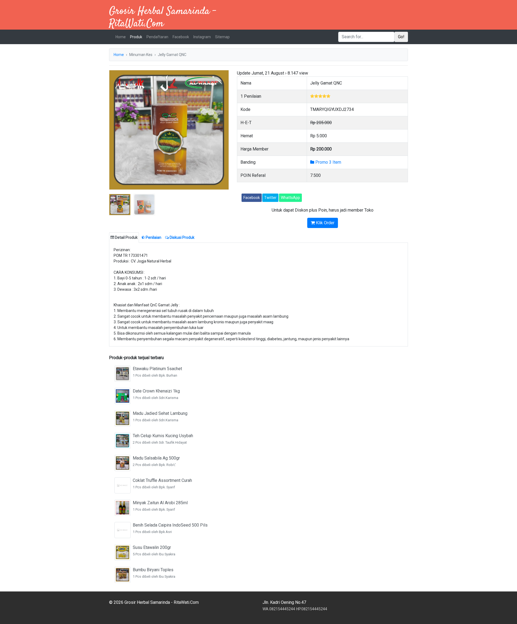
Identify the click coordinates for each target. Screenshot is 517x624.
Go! (401, 36)
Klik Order (324, 222)
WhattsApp (290, 197)
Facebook (181, 37)
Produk (136, 37)
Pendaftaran (157, 37)
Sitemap (222, 37)
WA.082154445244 (279, 609)
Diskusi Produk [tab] (181, 237)
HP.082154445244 (311, 609)
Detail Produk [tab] (126, 237)
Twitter (270, 197)
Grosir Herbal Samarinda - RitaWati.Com (162, 17)
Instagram (202, 37)
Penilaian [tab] (153, 237)
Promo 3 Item (327, 162)
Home (122, 36)
